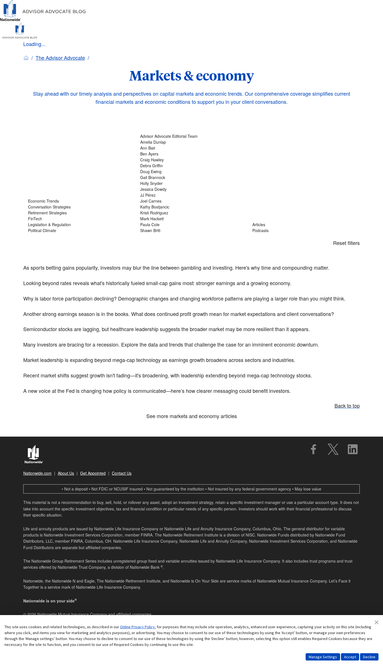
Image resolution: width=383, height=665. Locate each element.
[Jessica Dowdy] (191, 189)
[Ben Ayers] (191, 154)
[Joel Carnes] (191, 201)
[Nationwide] (37, 455)
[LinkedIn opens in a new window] (352, 449)
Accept (350, 656)
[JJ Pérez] (191, 195)
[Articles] (304, 225)
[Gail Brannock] (191, 177)
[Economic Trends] (79, 201)
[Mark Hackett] (191, 219)
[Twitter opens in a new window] (333, 449)
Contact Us (121, 473)
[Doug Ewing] (191, 172)
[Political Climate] (79, 230)
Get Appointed (93, 473)
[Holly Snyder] (191, 183)
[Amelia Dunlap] (191, 142)
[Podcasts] (304, 230)
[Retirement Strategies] (79, 213)
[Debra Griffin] (191, 166)
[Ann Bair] (191, 148)
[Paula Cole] (191, 225)
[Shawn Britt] (191, 230)
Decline (369, 656)
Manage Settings (323, 656)
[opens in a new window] (313, 449)
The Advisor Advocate (60, 57)
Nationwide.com (37, 473)
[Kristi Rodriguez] (191, 213)
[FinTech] (79, 219)
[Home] (26, 57)
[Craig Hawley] (191, 160)
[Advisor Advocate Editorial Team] (191, 136)
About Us (66, 473)
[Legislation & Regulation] (79, 225)
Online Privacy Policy (137, 626)
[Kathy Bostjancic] (191, 207)
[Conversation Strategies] (79, 207)
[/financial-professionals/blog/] (43, 20)
